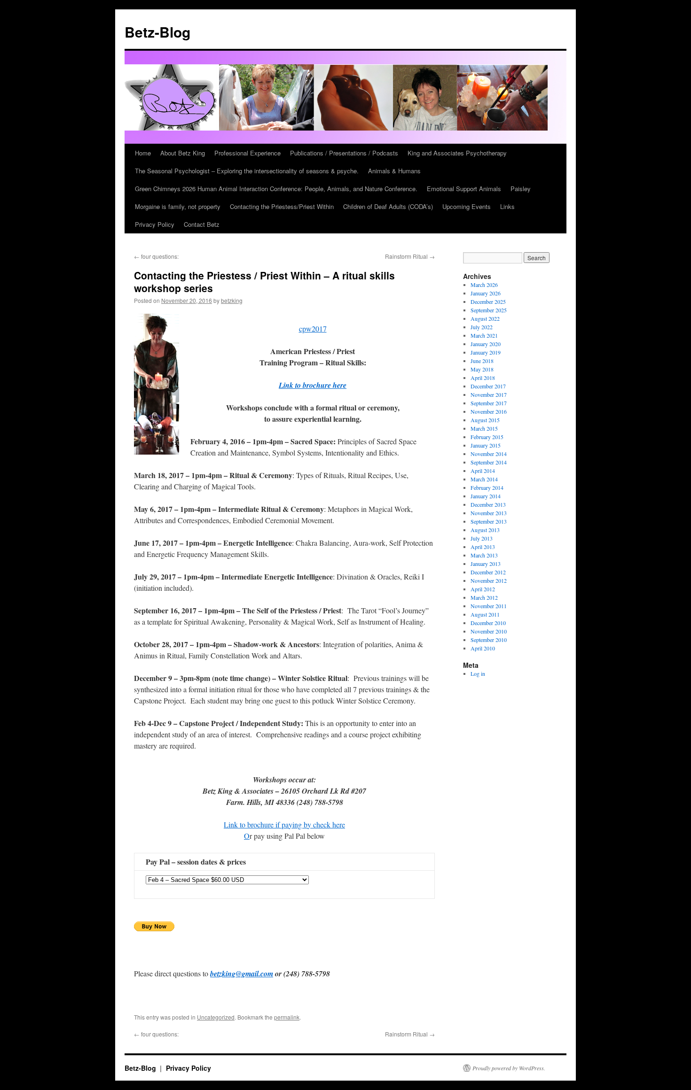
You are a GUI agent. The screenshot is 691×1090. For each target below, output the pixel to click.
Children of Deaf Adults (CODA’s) (388, 206)
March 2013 (484, 555)
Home (143, 152)
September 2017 (489, 403)
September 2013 (489, 521)
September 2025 (489, 310)
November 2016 (489, 411)
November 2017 (489, 394)
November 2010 (489, 631)
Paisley (520, 188)
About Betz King (182, 152)
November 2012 (489, 580)
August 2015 (485, 420)
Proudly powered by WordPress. (508, 1068)
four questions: (156, 256)
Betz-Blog (157, 32)
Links (507, 206)
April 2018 (483, 377)
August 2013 (485, 529)
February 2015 (487, 437)
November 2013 (489, 513)
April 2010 (483, 648)
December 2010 (488, 622)
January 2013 (486, 563)
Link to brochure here (312, 385)
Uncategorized (216, 1017)
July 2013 (482, 538)
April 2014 (483, 470)
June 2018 (482, 360)
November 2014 (489, 453)
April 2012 (483, 589)
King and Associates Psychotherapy (457, 152)
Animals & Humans (394, 170)
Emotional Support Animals (464, 188)
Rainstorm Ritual (410, 256)
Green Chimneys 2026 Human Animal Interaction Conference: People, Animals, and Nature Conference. (276, 188)
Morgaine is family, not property (177, 206)
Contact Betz (202, 224)
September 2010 (489, 639)
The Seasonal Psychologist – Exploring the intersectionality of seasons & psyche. (247, 170)
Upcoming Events (466, 206)
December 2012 (488, 572)
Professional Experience (247, 152)
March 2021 (484, 335)
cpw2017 (313, 328)
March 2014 (484, 479)
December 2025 (488, 301)
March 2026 (484, 284)
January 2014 (486, 496)
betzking (232, 300)
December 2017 (488, 386)
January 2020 (486, 344)
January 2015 (486, 445)
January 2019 (486, 352)
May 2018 (482, 369)
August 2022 (485, 318)
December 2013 (488, 504)
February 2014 (487, 487)
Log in (478, 673)
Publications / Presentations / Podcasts (344, 152)
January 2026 (486, 293)
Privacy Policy (154, 224)
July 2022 (482, 327)
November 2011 (489, 606)
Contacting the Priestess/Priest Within (282, 206)
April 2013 (483, 546)
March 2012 (484, 597)
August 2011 (485, 614)
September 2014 (489, 462)
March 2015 (484, 428)
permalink (286, 1017)
